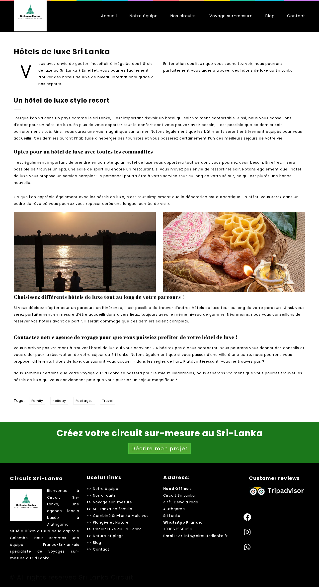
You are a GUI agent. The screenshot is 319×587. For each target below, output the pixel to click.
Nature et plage (108, 535)
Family (37, 401)
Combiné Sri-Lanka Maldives (121, 515)
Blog (270, 16)
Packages (84, 401)
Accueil (109, 16)
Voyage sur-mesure (231, 16)
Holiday (59, 401)
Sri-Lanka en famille (112, 508)
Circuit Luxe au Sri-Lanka (117, 529)
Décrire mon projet (159, 448)
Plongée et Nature (111, 522)
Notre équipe (143, 16)
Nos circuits (183, 16)
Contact (296, 16)
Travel (107, 401)
